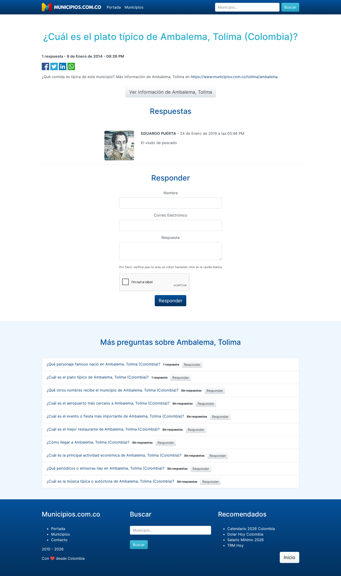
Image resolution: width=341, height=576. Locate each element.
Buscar (290, 7)
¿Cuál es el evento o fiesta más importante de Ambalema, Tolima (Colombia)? (127, 416)
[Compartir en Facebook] (45, 66)
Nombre (171, 193)
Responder (192, 364)
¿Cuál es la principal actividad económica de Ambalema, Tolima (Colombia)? (126, 455)
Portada (114, 7)
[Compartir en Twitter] (54, 66)
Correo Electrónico (170, 215)
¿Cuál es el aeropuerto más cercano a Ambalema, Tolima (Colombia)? (120, 403)
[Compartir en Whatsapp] (71, 66)
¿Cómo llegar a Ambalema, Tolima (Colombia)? (100, 442)
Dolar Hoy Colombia (245, 534)
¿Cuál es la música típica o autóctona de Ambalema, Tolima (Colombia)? (122, 481)
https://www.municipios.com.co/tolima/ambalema (234, 76)
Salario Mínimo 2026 (245, 539)
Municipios (134, 7)
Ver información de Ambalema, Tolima (170, 92)
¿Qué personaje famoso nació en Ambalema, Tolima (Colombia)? (113, 364)
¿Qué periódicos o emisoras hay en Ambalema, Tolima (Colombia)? (117, 468)
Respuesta (170, 237)
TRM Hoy (235, 545)
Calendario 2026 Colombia (251, 528)
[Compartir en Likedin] (62, 66)
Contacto (59, 539)
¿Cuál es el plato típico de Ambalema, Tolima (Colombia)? (107, 377)
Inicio (289, 557)
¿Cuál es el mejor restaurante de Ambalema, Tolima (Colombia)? (115, 429)
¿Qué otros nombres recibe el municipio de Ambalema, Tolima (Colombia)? (124, 390)
